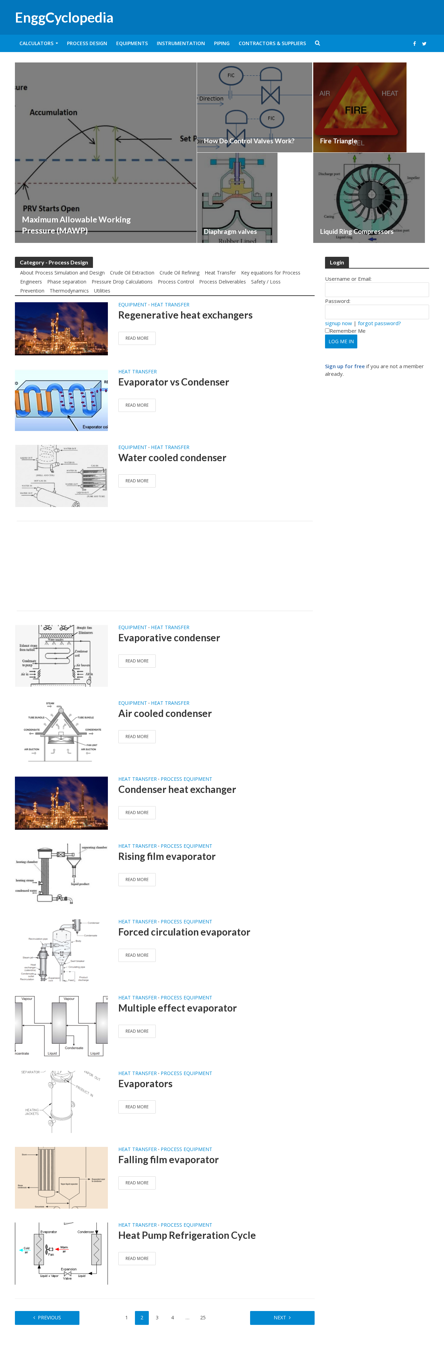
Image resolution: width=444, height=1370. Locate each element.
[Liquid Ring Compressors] (369, 198)
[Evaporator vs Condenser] (61, 399)
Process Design (87, 43)
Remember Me (348, 330)
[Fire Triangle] (360, 107)
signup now (338, 323)
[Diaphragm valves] (237, 198)
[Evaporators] (61, 1101)
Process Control (176, 281)
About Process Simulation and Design (62, 272)
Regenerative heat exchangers (185, 315)
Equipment (132, 305)
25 (203, 1317)
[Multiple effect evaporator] (61, 1025)
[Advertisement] (165, 566)
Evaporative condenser (169, 637)
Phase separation (66, 281)
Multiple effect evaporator (177, 1008)
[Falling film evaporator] (61, 1177)
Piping (222, 43)
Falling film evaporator (168, 1159)
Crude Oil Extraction (132, 272)
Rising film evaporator (167, 856)
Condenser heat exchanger (177, 789)
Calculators (36, 43)
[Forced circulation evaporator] (61, 950)
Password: (337, 300)
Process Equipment (186, 779)
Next (280, 1317)
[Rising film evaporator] (61, 874)
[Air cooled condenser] (61, 731)
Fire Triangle (338, 141)
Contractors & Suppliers (272, 43)
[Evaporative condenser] (61, 655)
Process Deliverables (222, 281)
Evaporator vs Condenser (173, 382)
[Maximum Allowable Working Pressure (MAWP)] (106, 152)
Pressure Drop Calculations (122, 281)
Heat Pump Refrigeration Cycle (187, 1235)
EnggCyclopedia (64, 17)
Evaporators (145, 1083)
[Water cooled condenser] (61, 475)
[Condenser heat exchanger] (61, 802)
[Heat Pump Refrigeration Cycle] (61, 1253)
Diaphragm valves (230, 231)
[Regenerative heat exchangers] (61, 328)
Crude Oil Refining (179, 272)
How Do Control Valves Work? (249, 141)
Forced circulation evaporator (184, 932)
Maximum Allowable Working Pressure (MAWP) (76, 224)
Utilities (102, 290)
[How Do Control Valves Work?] (254, 107)
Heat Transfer (220, 272)
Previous (49, 1317)
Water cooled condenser (172, 457)
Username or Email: (348, 278)
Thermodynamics (69, 290)
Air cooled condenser (165, 713)
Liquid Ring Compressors (357, 231)
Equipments (132, 43)
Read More (137, 338)
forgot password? (379, 323)
